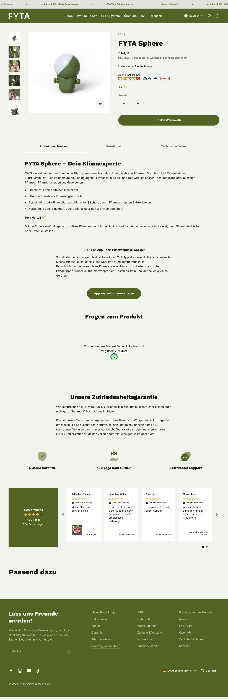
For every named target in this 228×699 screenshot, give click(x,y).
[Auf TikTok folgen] (38, 670)
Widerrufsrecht (147, 625)
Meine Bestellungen (104, 612)
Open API (185, 632)
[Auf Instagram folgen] (20, 670)
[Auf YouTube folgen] (29, 670)
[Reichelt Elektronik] (150, 78)
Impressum (144, 639)
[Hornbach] (129, 78)
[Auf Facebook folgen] (11, 670)
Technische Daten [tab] (173, 146)
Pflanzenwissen (101, 639)
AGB (140, 612)
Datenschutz (145, 619)
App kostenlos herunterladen (114, 293)
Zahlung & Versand (149, 632)
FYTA (121, 34)
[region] (139, 514)
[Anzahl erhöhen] (138, 103)
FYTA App (186, 625)
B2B (144, 16)
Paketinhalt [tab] (114, 146)
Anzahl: (123, 95)
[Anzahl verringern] (123, 103)
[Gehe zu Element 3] (14, 66)
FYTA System (110, 16)
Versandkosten (140, 57)
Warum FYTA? (87, 16)
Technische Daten (191, 639)
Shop (69, 16)
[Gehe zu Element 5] (14, 95)
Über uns (130, 16)
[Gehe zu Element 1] (14, 38)
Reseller (184, 646)
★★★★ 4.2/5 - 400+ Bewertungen (54, 4)
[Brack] (165, 78)
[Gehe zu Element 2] (14, 52)
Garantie (97, 632)
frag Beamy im (114, 351)
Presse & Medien (148, 646)
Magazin (157, 16)
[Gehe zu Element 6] (14, 109)
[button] (63, 514)
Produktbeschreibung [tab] (54, 146)
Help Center (99, 619)
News (183, 619)
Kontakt (96, 625)
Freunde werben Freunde (195, 612)
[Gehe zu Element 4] (14, 81)
